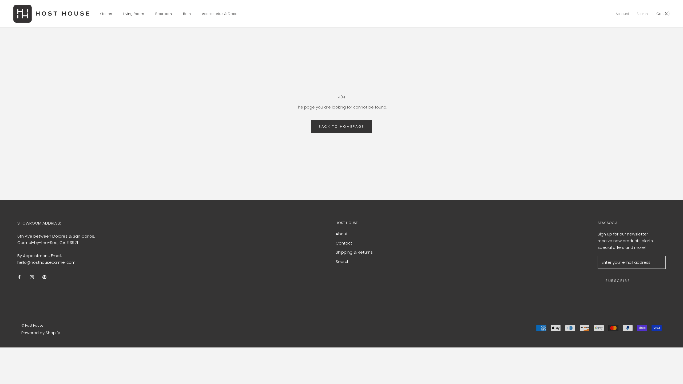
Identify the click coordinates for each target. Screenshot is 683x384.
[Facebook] (19, 277)
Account (622, 13)
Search (642, 13)
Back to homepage (341, 126)
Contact (344, 243)
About (342, 234)
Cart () (663, 13)
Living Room (133, 13)
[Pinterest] (44, 277)
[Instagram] (32, 277)
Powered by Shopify (40, 332)
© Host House (32, 325)
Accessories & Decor (220, 13)
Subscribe (617, 280)
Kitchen (106, 13)
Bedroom (163, 13)
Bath (187, 13)
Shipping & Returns (354, 252)
